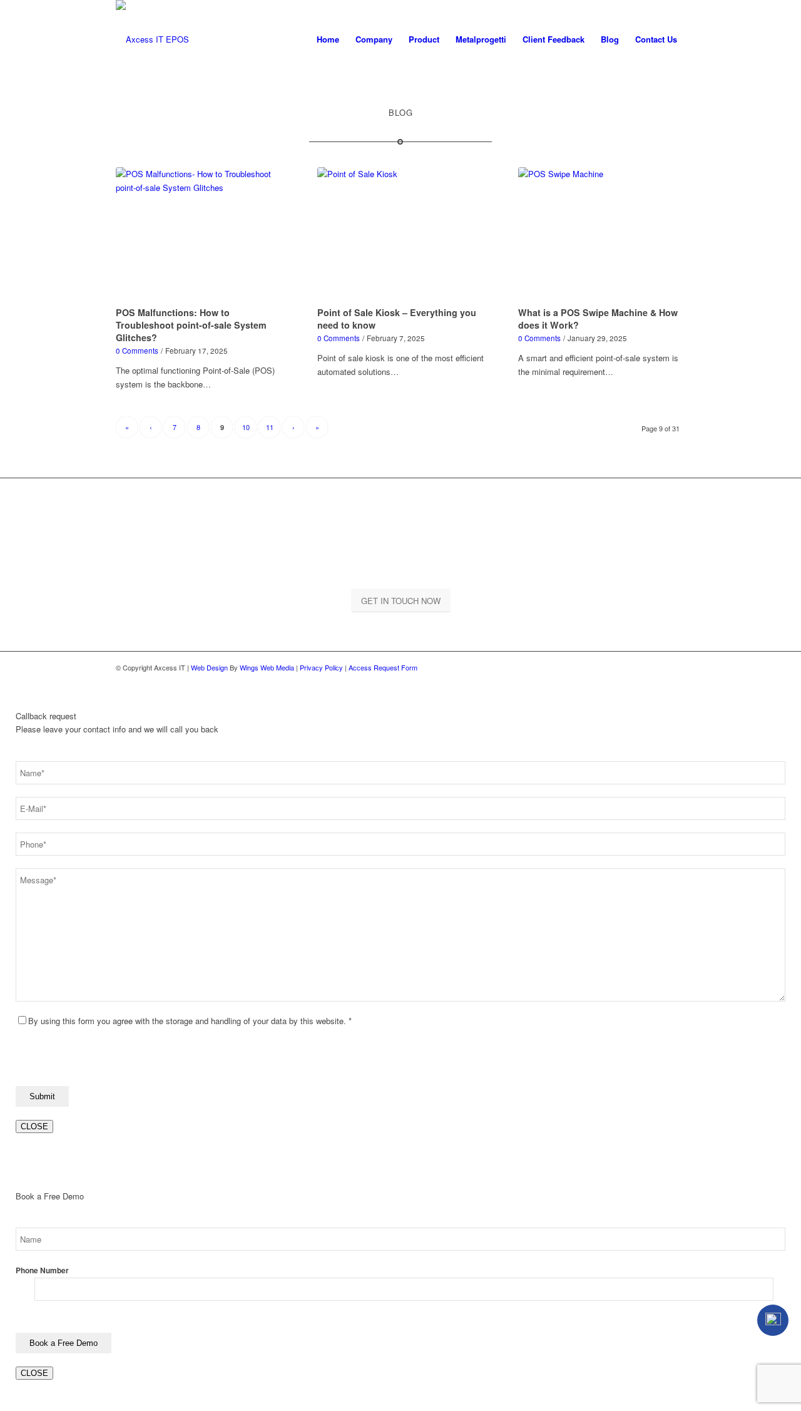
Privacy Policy (321, 667)
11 (269, 427)
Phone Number (42, 1270)
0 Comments (137, 351)
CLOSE (34, 1126)
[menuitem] (328, 39)
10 (246, 427)
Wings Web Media (267, 667)
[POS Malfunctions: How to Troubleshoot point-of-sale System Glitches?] (199, 234)
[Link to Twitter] (675, 667)
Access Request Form (383, 667)
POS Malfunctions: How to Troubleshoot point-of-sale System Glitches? (191, 325)
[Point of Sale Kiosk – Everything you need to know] (400, 234)
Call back (772, 1320)
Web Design (209, 667)
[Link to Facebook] (657, 667)
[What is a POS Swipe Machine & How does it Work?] (601, 234)
